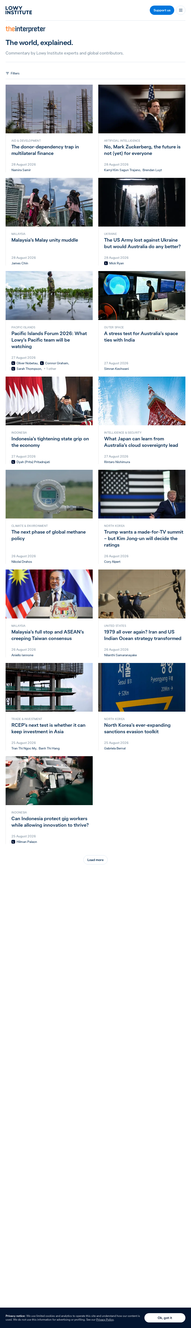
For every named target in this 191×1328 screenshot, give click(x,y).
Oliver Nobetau (27, 363)
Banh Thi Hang (49, 748)
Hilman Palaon (27, 842)
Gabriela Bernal (115, 748)
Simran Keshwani (116, 369)
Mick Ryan (116, 263)
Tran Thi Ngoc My (23, 748)
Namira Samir (21, 170)
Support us (162, 10)
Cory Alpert (112, 562)
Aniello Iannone (22, 655)
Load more (95, 860)
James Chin (19, 263)
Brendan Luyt (152, 170)
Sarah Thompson (29, 369)
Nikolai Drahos (21, 562)
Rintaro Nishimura (117, 462)
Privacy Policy (105, 1319)
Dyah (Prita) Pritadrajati (33, 462)
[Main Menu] (180, 10)
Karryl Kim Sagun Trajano (122, 170)
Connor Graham (56, 363)
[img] (106, 263)
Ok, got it (165, 1318)
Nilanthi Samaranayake (120, 655)
